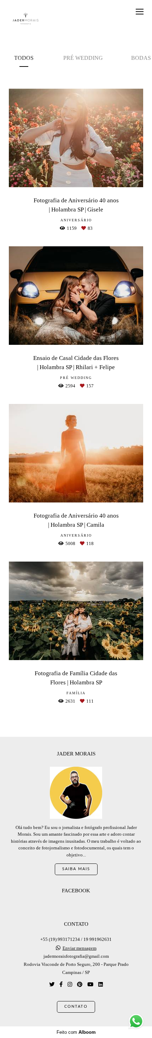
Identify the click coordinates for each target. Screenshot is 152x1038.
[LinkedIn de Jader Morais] (100, 984)
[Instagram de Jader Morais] (70, 984)
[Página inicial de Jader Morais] (25, 18)
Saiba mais (76, 869)
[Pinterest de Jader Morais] (79, 984)
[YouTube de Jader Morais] (90, 984)
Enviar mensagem (80, 948)
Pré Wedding (83, 58)
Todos (24, 58)
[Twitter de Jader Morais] (51, 984)
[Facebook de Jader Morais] (61, 984)
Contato (76, 1006)
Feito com (76, 1032)
